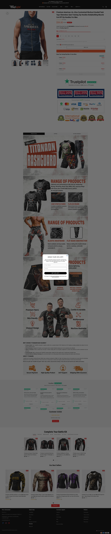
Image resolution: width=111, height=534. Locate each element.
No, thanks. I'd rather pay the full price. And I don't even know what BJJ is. (55, 277)
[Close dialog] (67, 255)
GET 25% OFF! (55, 273)
